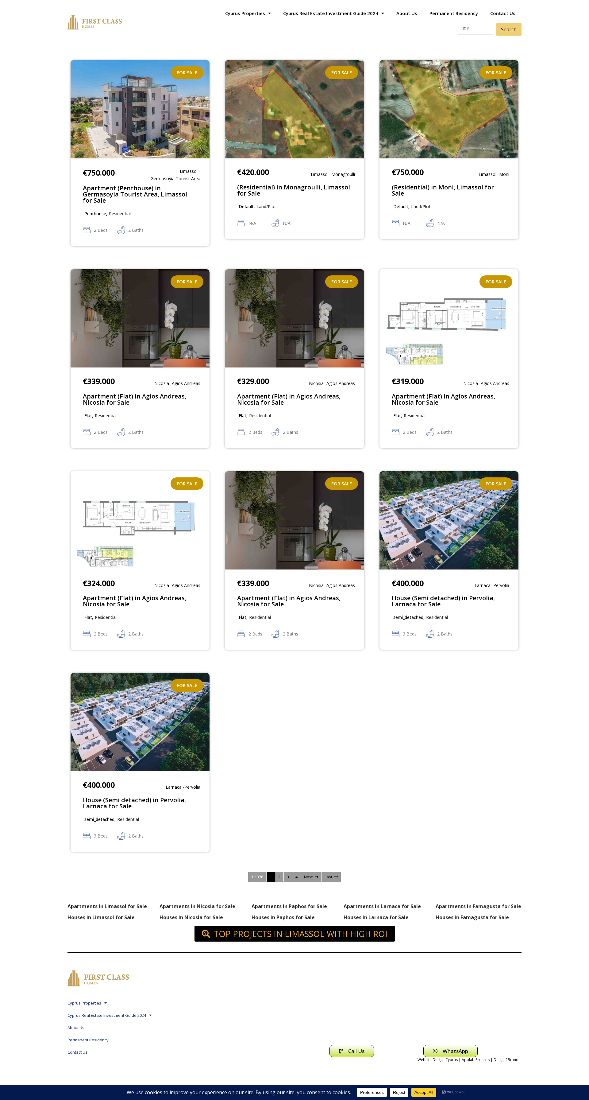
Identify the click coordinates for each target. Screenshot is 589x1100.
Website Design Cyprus (438, 1059)
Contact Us (502, 13)
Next (308, 877)
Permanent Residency (453, 13)
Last (328, 877)
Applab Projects (476, 1059)
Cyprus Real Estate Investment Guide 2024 (330, 13)
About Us (406, 13)
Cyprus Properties (245, 13)
